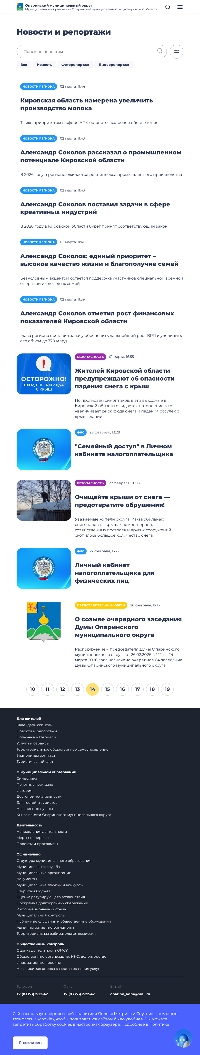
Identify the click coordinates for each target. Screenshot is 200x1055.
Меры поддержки (33, 837)
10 (32, 689)
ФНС (80, 432)
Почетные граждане (35, 784)
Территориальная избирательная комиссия (56, 933)
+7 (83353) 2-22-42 (32, 994)
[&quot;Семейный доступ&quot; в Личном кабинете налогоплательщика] (44, 449)
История (24, 790)
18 (152, 689)
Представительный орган (101, 605)
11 (48, 689)
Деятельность (29, 825)
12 (62, 689)
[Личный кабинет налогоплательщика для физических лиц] (44, 568)
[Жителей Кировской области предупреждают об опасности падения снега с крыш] (44, 373)
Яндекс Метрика (115, 1013)
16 (122, 689)
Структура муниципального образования (54, 860)
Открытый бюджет (33, 891)
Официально (28, 854)
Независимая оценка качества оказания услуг (58, 968)
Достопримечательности (39, 796)
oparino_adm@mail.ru (130, 994)
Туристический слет (35, 761)
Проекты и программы (37, 844)
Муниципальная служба (38, 866)
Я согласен (30, 1042)
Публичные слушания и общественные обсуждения (64, 921)
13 (77, 689)
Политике (159, 1024)
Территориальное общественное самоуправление (63, 749)
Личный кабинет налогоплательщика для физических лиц (114, 573)
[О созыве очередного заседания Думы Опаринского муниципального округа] (44, 622)
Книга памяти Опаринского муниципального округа (64, 815)
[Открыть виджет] (183, 1038)
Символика (27, 778)
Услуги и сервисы (33, 743)
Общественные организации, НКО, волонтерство (61, 956)
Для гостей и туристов (37, 802)
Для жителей (29, 719)
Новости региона (38, 86)
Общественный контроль (40, 944)
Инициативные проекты (39, 962)
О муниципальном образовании (46, 772)
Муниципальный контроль (41, 915)
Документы (27, 879)
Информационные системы (42, 909)
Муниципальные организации (44, 873)
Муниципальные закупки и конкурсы (50, 885)
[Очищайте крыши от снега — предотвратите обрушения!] (44, 500)
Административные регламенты (46, 927)
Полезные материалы (36, 737)
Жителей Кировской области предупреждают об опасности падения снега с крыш (125, 378)
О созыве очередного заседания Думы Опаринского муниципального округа (128, 627)
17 (137, 689)
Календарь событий (35, 725)
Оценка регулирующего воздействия (51, 897)
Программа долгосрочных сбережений (52, 903)
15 (107, 689)
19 (167, 689)
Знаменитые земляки (36, 755)
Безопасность (90, 357)
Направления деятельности (42, 831)
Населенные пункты (35, 808)
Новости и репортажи (37, 731)
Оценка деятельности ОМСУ (42, 950)
